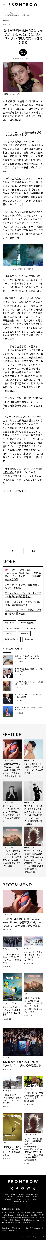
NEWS (7, 1194)
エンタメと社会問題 (27, 623)
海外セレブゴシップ (11, 639)
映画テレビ (13, 13)
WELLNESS (19, 1197)
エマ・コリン (26, 223)
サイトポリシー (18, 1199)
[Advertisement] (23, 520)
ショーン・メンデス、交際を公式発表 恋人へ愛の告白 (23, 612)
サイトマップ (27, 1202)
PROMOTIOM (8, 761)
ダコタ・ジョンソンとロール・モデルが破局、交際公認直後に (23, 595)
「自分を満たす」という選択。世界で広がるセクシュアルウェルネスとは (33, 768)
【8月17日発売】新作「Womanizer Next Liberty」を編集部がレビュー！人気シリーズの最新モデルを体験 (23, 574)
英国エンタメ (29, 639)
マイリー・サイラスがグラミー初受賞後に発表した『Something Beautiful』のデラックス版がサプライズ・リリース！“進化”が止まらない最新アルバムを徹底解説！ (33, 861)
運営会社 (8, 1199)
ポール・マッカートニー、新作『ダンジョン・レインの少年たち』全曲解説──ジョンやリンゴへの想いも (11, 813)
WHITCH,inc (28, 1237)
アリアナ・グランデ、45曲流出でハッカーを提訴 (22, 586)
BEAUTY (21, 1194)
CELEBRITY (10, 1197)
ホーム (5, 13)
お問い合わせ (17, 1202)
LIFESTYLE (28, 1197)
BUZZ (35, 1197)
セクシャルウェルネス (12, 628)
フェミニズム (9, 634)
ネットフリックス (32, 628)
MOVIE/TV (29, 1194)
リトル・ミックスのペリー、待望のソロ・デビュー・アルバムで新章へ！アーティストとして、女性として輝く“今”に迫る (12, 858)
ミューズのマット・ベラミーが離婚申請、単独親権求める (23, 603)
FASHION (14, 1194)
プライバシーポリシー (32, 1199)
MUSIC (37, 1194)
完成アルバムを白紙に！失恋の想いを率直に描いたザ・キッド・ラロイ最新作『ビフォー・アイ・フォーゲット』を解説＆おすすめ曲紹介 (33, 815)
